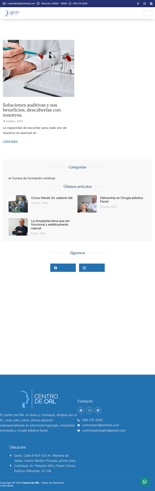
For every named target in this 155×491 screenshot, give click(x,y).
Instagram (93, 267)
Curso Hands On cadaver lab (52, 198)
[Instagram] (144, 3)
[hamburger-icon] (148, 13)
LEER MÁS (10, 142)
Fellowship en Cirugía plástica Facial (121, 199)
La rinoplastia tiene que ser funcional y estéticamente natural (50, 224)
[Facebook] (138, 3)
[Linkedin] (98, 410)
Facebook (64, 267)
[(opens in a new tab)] (18, 227)
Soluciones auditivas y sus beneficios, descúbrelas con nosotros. (32, 110)
